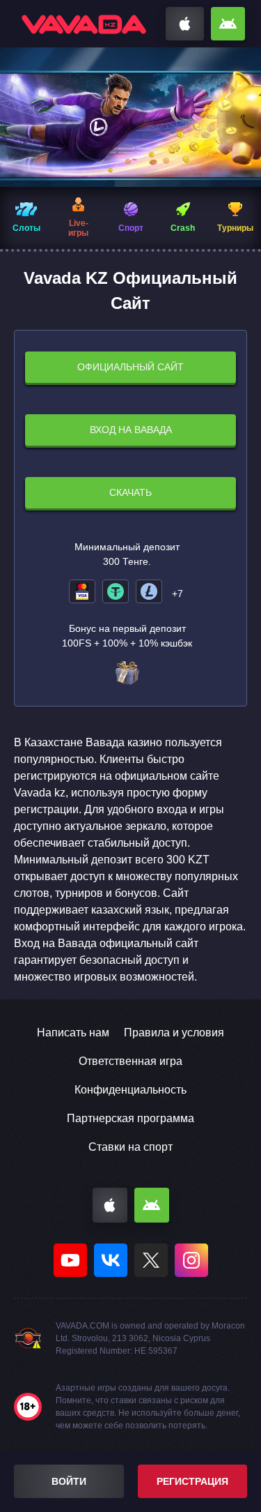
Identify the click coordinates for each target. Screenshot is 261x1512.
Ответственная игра (130, 1061)
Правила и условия (174, 1032)
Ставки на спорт (130, 1147)
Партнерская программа (130, 1118)
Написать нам (73, 1032)
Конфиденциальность (130, 1090)
